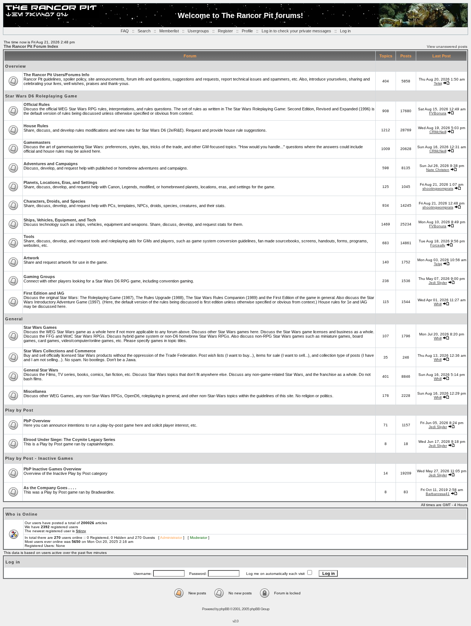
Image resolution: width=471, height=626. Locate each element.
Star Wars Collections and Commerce (60, 351)
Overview (15, 66)
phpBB (224, 609)
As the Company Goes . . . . (50, 487)
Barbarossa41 (438, 494)
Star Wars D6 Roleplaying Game (41, 96)
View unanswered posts (447, 47)
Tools (29, 236)
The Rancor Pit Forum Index (31, 46)
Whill (438, 304)
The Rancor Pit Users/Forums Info (56, 74)
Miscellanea (35, 391)
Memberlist (169, 31)
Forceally (437, 245)
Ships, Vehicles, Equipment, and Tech (60, 220)
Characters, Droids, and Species (54, 201)
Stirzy (81, 531)
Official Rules (37, 104)
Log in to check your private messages (296, 31)
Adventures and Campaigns (51, 163)
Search (144, 31)
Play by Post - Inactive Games (39, 458)
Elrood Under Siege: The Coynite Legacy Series (69, 439)
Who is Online (22, 514)
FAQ (125, 31)
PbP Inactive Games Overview (52, 469)
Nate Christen (437, 170)
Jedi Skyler (438, 283)
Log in (345, 31)
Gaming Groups (39, 276)
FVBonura (437, 113)
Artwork (31, 258)
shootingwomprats (437, 188)
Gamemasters (37, 142)
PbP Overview (37, 421)
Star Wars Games (40, 327)
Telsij (438, 83)
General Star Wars (41, 370)
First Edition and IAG (44, 293)
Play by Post (19, 410)
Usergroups (198, 31)
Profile (247, 31)
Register (225, 31)
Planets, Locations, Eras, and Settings (60, 182)
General (14, 319)
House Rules (36, 126)
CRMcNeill (437, 132)
